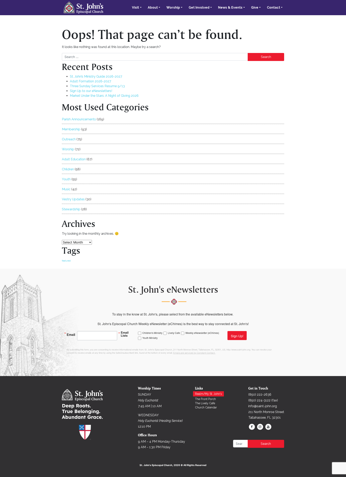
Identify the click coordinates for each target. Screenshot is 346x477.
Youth (66, 179)
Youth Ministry (150, 337)
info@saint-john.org (262, 406)
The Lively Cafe (205, 403)
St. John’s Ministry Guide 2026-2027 (96, 76)
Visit (135, 7)
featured (66, 260)
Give (254, 7)
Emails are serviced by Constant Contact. (194, 353)
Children (68, 169)
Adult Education (74, 159)
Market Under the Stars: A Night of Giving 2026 (104, 96)
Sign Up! (237, 336)
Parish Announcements (79, 119)
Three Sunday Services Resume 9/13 (97, 86)
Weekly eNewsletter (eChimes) (202, 332)
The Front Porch (205, 399)
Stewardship (71, 209)
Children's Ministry (152, 332)
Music (66, 189)
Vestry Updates (73, 199)
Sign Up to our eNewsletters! (91, 91)
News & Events (230, 7)
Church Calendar (206, 407)
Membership (71, 129)
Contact (273, 7)
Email (71, 334)
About (153, 7)
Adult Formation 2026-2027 (90, 81)
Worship (173, 7)
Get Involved (199, 7)
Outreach (69, 139)
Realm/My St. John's (208, 393)
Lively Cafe (174, 332)
